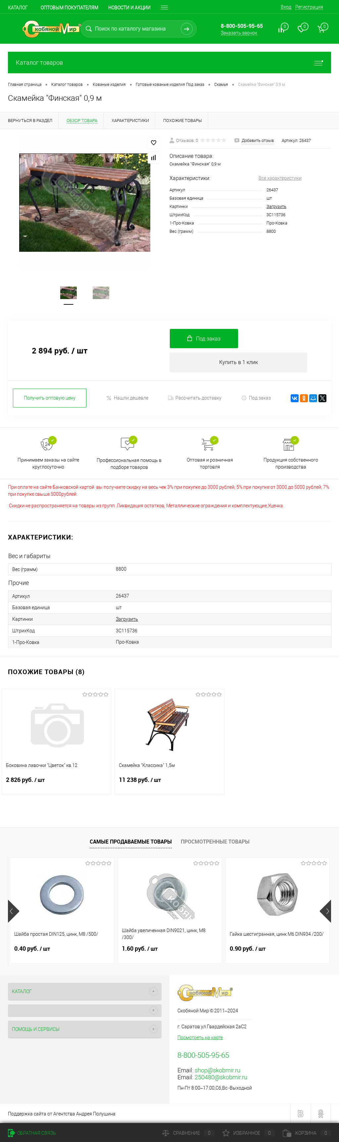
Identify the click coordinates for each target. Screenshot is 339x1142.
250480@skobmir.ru (221, 1077)
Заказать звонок (239, 32)
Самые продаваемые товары (131, 841)
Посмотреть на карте (200, 1037)
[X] (322, 398)
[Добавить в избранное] (154, 143)
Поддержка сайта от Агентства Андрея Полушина (62, 1113)
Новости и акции (129, 7)
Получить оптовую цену (49, 398)
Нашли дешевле (131, 398)
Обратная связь (36, 1133)
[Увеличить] (85, 202)
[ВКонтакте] (295, 398)
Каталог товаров (39, 62)
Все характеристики (280, 178)
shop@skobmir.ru (217, 1070)
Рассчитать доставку (198, 398)
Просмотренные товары (215, 841)
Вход (286, 7)
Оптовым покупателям (69, 7)
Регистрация (309, 7)
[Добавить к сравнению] (154, 157)
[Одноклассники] (304, 398)
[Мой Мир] (313, 398)
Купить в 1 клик (238, 362)
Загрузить (276, 206)
